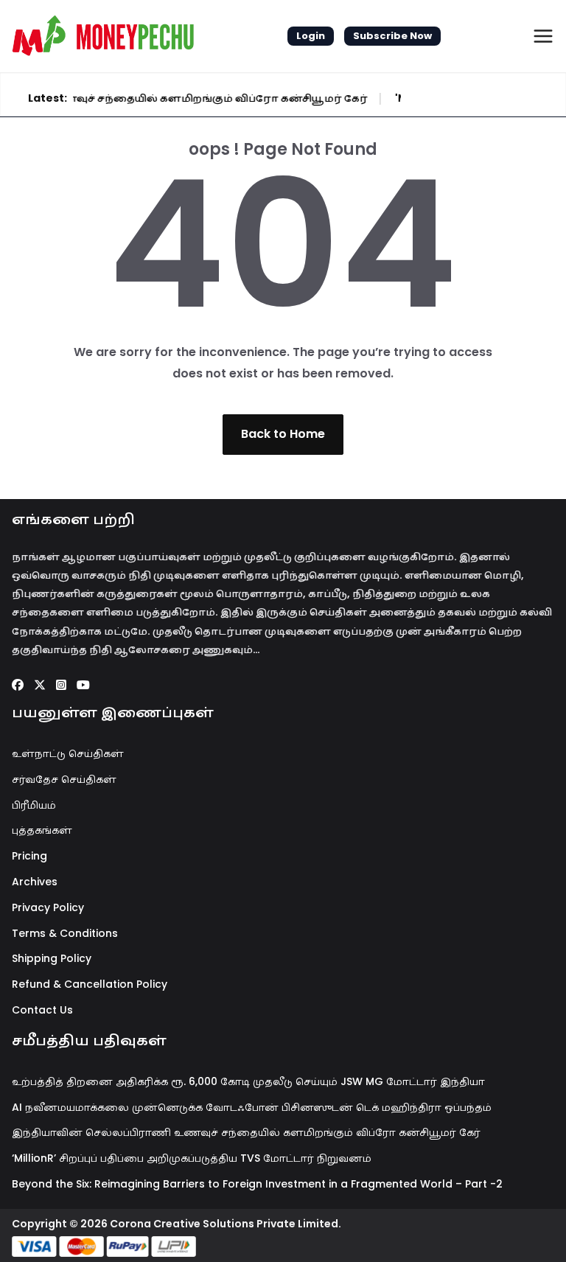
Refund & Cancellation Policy (89, 984)
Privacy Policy (48, 907)
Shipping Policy (51, 958)
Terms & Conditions (65, 933)
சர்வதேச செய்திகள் (64, 779)
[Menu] (543, 36)
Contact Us (42, 1010)
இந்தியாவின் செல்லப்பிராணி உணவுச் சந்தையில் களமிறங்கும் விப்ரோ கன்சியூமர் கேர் (246, 1132)
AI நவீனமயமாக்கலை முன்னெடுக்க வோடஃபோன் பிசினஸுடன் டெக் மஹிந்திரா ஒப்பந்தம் (252, 1107)
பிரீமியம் (34, 805)
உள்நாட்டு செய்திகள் (68, 753)
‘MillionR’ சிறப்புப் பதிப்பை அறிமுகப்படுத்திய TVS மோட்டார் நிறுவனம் (191, 1158)
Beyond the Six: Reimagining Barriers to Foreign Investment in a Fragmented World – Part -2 (257, 1183)
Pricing (29, 855)
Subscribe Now (392, 36)
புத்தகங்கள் (42, 830)
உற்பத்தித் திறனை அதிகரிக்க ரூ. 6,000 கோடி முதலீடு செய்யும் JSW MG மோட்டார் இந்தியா (248, 1081)
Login (310, 36)
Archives (34, 881)
